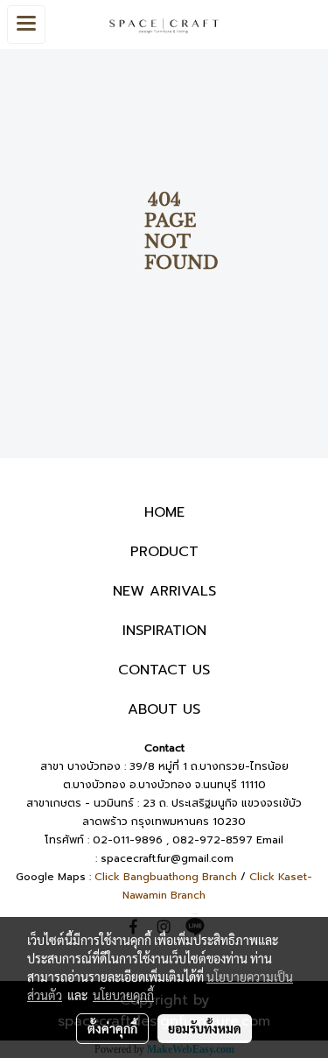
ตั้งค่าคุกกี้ (112, 1028)
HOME (164, 512)
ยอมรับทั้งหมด (204, 1028)
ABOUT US (164, 709)
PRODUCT (164, 551)
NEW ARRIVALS (164, 591)
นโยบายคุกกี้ (123, 995)
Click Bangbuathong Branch (165, 877)
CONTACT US (164, 670)
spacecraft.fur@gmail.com (167, 858)
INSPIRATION (164, 630)
